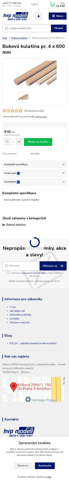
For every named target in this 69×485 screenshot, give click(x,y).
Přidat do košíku (38, 142)
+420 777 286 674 (11, 3)
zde (49, 476)
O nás (13, 307)
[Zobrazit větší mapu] (33, 389)
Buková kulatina (19, 38)
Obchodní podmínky (20, 314)
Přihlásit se (50, 266)
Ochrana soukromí (19, 322)
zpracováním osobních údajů (33, 273)
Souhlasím (44, 465)
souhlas (52, 449)
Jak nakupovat (17, 311)
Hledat (58, 28)
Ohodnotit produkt (34, 110)
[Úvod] (15, 16)
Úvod (4, 38)
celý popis (41, 116)
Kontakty (14, 318)
